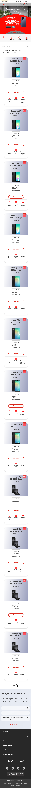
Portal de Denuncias (16, 783)
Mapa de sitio (6, 783)
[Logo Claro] (5, 4)
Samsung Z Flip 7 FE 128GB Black (16, 478)
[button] (24, 4)
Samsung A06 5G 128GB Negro (16, 269)
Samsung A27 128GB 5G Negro (16, 60)
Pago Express (21, 1)
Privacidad (25, 783)
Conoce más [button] (16, 92)
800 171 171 (14, 774)
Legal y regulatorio (15, 785)
